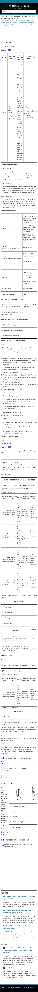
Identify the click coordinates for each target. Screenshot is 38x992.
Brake (28, 20)
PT (33, 987)
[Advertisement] (19, 34)
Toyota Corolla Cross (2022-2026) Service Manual (13, 20)
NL (35, 987)
